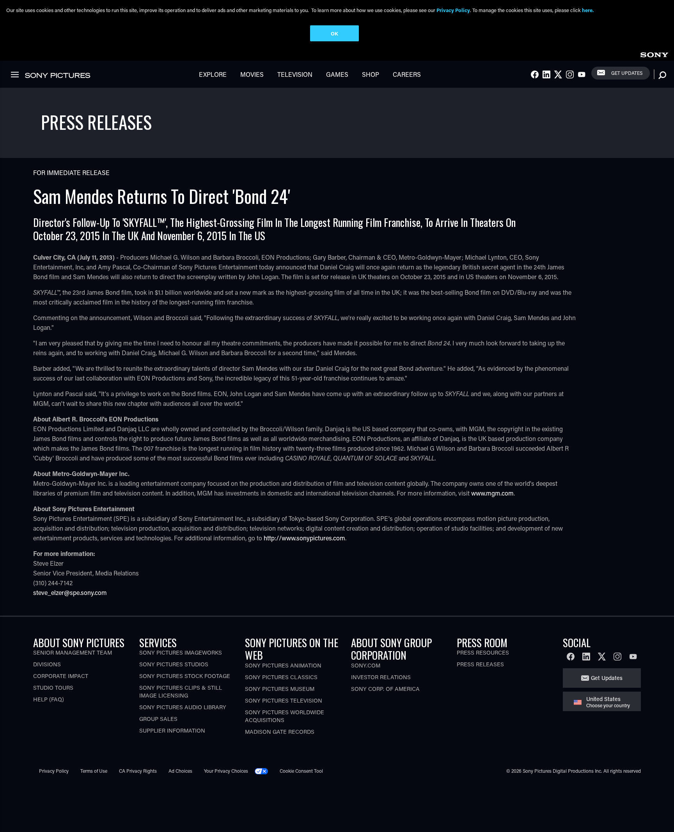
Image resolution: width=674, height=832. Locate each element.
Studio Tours (53, 687)
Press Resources (483, 652)
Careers (407, 74)
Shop (370, 74)
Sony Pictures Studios (173, 664)
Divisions (47, 664)
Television (294, 74)
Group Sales (158, 718)
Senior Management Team (72, 652)
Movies (252, 74)
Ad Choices (180, 771)
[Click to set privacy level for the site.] (264, 771)
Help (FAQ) (48, 699)
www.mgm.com (492, 493)
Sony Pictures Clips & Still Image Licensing (180, 691)
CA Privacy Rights (138, 771)
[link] (654, 54)
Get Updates (626, 73)
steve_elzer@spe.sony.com (70, 592)
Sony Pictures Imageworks (180, 652)
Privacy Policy (54, 771)
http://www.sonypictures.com (304, 538)
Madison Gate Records (279, 731)
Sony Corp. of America (385, 688)
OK (334, 33)
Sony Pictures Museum (279, 688)
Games (337, 74)
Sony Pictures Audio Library (182, 707)
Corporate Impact (60, 676)
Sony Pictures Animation (283, 665)
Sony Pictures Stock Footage (184, 676)
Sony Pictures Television (283, 700)
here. (588, 10)
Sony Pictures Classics (281, 677)
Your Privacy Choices (226, 771)
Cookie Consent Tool (301, 771)
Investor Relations (381, 677)
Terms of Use (93, 771)
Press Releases (480, 664)
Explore (213, 74)
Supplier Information (172, 730)
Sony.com (365, 665)
